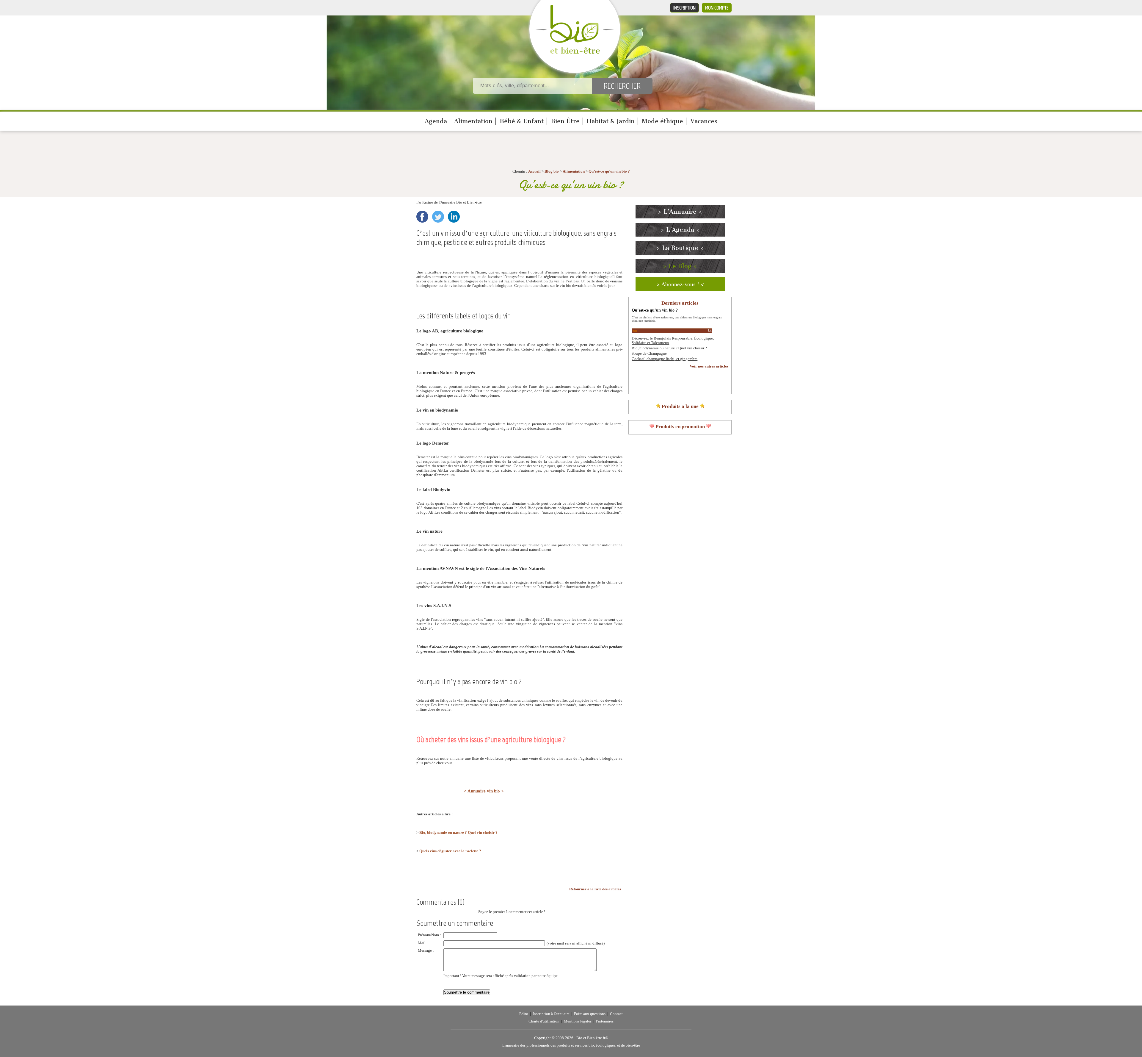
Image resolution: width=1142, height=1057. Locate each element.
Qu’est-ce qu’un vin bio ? (609, 171)
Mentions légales (578, 1021)
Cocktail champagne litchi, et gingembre (664, 359)
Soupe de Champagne (649, 353)
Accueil (534, 171)
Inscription (684, 8)
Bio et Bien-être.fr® (592, 1038)
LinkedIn (454, 217)
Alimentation (473, 121)
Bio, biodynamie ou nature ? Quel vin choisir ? (458, 833)
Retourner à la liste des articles (595, 889)
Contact (616, 1014)
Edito (523, 1014)
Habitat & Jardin (611, 121)
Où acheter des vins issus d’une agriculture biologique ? (491, 739)
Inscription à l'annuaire (551, 1014)
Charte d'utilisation (543, 1021)
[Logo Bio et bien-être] (574, 52)
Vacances (703, 121)
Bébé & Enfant (522, 121)
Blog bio (552, 171)
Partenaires (605, 1021)
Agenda (436, 121)
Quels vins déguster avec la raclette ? (450, 851)
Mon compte (716, 8)
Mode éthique (662, 121)
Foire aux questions (589, 1014)
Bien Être (565, 121)
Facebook (422, 217)
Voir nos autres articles (709, 366)
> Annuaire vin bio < (484, 791)
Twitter (438, 217)
